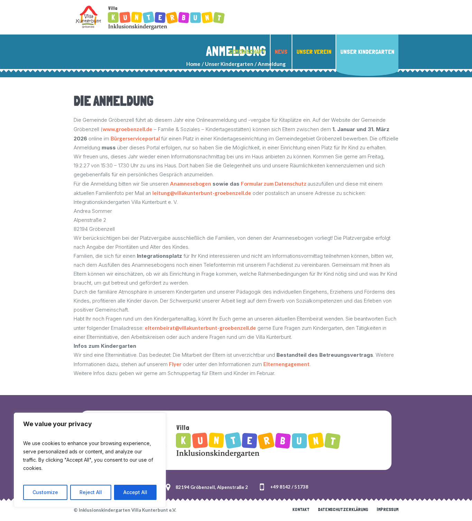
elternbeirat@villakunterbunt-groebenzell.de (200, 328)
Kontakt (301, 509)
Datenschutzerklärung (343, 509)
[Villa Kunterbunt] (236, 440)
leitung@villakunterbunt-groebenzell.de (201, 193)
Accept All (135, 492)
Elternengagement (286, 364)
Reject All (90, 492)
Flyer (175, 364)
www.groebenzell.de (127, 129)
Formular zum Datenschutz (274, 183)
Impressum (387, 509)
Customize (45, 492)
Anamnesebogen (190, 183)
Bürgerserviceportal (136, 138)
